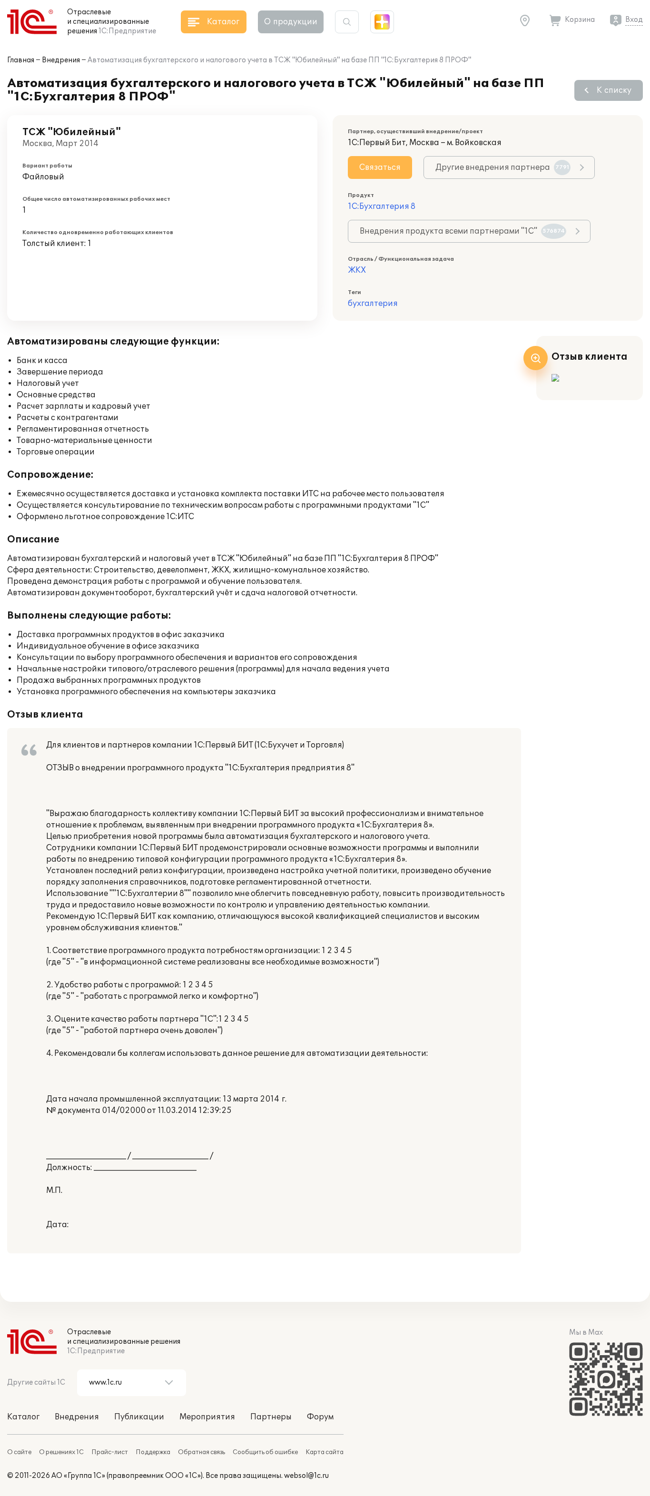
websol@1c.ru (306, 1476)
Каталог (23, 1417)
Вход (634, 20)
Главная (20, 60)
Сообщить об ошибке (265, 1452)
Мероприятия (207, 1417)
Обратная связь (201, 1452)
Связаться (380, 167)
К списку (614, 90)
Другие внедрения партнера (502, 167)
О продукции (290, 22)
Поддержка (153, 1452)
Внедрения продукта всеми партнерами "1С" (462, 231)
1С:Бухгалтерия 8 (381, 206)
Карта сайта (324, 1452)
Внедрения (61, 60)
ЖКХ (357, 270)
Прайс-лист (109, 1452)
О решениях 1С (61, 1452)
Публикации (139, 1417)
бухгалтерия (373, 303)
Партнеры (271, 1417)
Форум (320, 1417)
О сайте (19, 1452)
